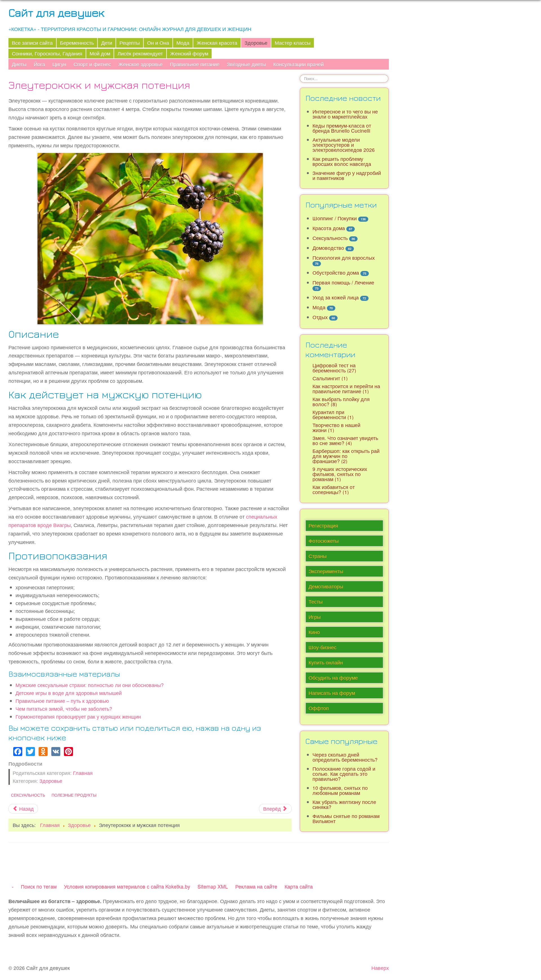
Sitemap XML (213, 886)
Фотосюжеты (324, 540)
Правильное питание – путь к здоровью (62, 700)
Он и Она (158, 42)
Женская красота (217, 42)
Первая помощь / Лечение (343, 282)
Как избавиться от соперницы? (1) (333, 489)
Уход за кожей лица (335, 297)
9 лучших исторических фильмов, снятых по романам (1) (339, 474)
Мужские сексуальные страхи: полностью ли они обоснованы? (89, 684)
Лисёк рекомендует (140, 53)
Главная (83, 772)
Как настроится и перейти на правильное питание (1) (346, 389)
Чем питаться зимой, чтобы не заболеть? (63, 708)
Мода (182, 42)
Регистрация (323, 525)
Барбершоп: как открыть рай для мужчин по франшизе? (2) (346, 456)
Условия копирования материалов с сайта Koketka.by (127, 886)
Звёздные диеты (246, 64)
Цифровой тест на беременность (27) (334, 368)
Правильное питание (194, 64)
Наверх (380, 967)
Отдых (320, 317)
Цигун (59, 64)
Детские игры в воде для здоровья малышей (68, 692)
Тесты (316, 601)
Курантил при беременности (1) (333, 414)
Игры (315, 616)
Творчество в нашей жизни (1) (336, 427)
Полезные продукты (74, 794)
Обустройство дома (335, 272)
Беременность (77, 42)
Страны (318, 555)
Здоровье (256, 42)
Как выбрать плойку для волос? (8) (341, 401)
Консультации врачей (298, 64)
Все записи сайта (32, 42)
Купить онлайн (326, 662)
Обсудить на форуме (333, 677)
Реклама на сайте (256, 886)
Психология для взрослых (343, 257)
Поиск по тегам (39, 886)
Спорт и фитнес (92, 64)
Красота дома (328, 228)
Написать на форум (332, 692)
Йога (39, 64)
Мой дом (100, 53)
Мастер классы (293, 42)
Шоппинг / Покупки (334, 218)
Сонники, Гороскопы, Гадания (47, 53)
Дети (106, 42)
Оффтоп (319, 708)
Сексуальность (28, 794)
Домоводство (328, 247)
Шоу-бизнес (322, 647)
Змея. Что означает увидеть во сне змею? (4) (345, 440)
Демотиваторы (326, 586)
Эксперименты (326, 571)
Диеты (19, 64)
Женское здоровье (140, 64)
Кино (314, 631)
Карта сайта (299, 886)
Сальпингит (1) (330, 378)
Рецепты (129, 42)
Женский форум (189, 53)
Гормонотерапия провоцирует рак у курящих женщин (78, 716)
